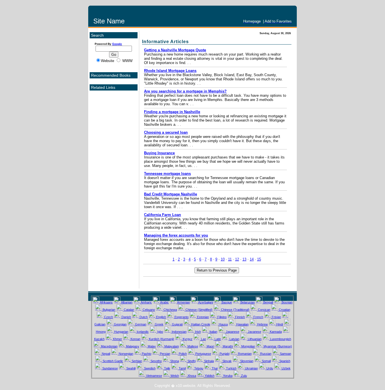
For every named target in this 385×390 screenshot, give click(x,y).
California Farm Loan (162, 215)
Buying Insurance (159, 153)
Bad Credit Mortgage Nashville (170, 194)
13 (244, 259)
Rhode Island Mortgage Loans (170, 71)
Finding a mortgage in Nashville (172, 112)
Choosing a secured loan (166, 132)
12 (237, 259)
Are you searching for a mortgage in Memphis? (185, 91)
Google (117, 43)
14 (252, 259)
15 (259, 259)
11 (230, 259)
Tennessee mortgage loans (167, 173)
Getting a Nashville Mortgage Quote (175, 50)
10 (223, 259)
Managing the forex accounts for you (176, 235)
